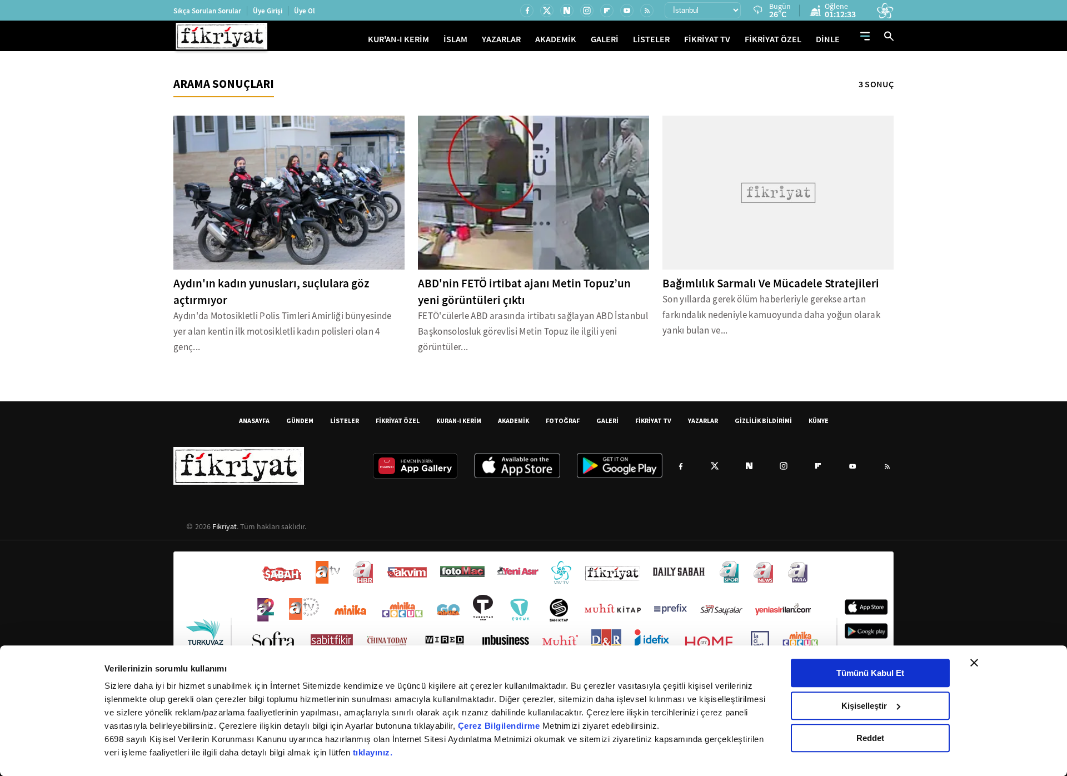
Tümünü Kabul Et (870, 673)
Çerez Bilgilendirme (500, 725)
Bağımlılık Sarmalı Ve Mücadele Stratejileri (770, 283)
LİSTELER (651, 39)
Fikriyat (224, 526)
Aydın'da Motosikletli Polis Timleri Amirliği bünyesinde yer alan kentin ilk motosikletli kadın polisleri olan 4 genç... (282, 331)
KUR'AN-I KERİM (398, 39)
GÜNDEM (299, 420)
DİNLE (828, 39)
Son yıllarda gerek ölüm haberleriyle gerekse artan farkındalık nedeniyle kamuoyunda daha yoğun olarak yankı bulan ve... (771, 315)
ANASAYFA (254, 420)
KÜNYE (819, 420)
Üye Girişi (267, 11)
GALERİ (605, 39)
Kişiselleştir (864, 705)
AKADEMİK (555, 39)
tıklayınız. (373, 752)
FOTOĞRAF (563, 420)
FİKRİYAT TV (707, 39)
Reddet (870, 738)
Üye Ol (304, 11)
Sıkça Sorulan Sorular (207, 11)
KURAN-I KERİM (458, 420)
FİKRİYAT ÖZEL (773, 39)
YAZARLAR (501, 39)
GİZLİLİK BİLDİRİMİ (763, 420)
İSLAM (455, 39)
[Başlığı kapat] (974, 662)
